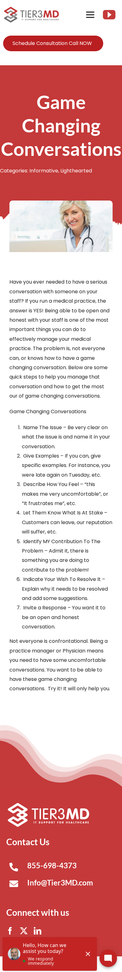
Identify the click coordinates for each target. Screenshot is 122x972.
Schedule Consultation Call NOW (52, 43)
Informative (43, 170)
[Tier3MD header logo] (31, 9)
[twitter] (24, 931)
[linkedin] (37, 931)
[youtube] (109, 15)
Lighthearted (76, 170)
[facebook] (10, 931)
